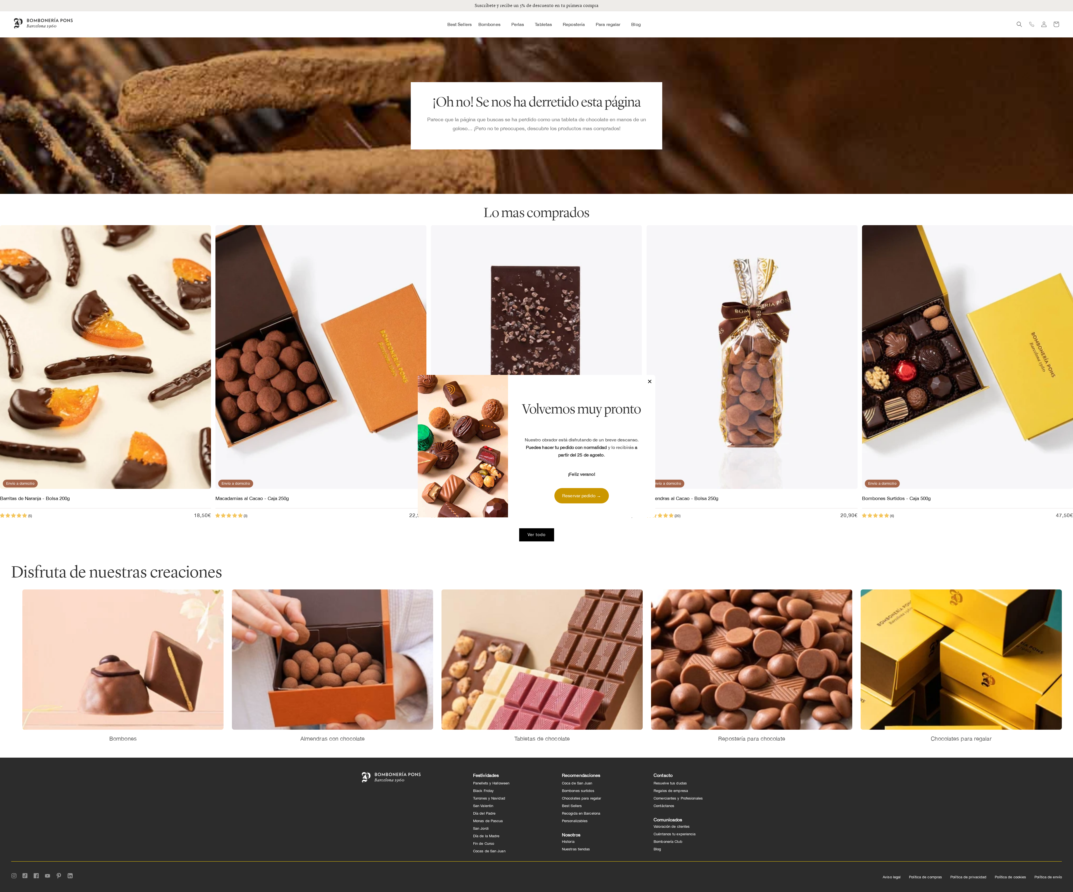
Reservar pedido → (581, 495)
